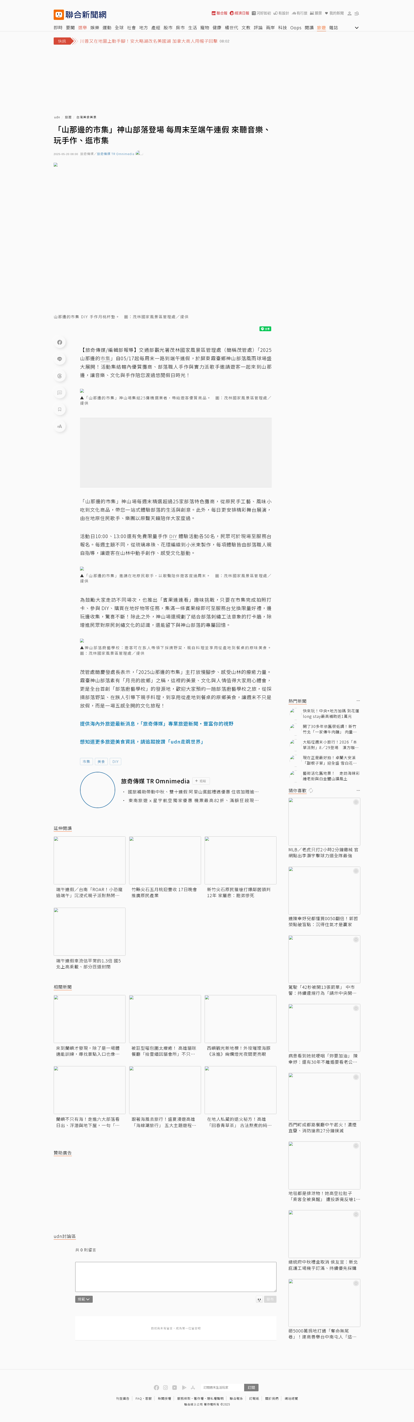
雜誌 (333, 27)
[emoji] (259, 1299)
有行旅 (302, 13)
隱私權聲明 (215, 1398)
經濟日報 (242, 13)
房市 (180, 27)
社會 (131, 27)
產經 (156, 27)
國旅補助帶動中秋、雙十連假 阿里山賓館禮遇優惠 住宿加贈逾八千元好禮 (193, 792)
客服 (148, 1398)
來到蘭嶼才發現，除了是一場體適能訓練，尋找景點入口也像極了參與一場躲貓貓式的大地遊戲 (88, 1051)
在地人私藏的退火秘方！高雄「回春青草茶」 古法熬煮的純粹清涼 (239, 1122)
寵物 (204, 27)
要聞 (70, 27)
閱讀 (309, 27)
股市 (168, 27)
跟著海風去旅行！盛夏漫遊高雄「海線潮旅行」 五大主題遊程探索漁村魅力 (164, 1122)
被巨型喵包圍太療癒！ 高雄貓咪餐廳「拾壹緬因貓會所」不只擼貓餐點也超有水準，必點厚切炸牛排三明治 (164, 1051)
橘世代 (231, 27)
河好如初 (264, 13)
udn (57, 117)
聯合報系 (236, 1398)
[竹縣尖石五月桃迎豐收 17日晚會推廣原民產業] (165, 860)
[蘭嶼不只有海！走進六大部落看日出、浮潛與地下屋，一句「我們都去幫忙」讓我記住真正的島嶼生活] (90, 1090)
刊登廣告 (123, 1398)
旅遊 (321, 27)
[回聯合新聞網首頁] (59, 15)
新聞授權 (164, 1398)
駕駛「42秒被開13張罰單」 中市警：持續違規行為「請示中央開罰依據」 (322, 990)
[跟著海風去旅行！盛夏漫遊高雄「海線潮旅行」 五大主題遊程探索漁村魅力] (165, 1090)
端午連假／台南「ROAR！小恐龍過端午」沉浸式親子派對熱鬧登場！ (89, 892)
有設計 (283, 13)
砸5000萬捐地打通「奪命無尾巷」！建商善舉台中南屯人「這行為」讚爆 (322, 1334)
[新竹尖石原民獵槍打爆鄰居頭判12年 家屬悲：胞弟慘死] (240, 860)
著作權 (199, 1398)
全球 (119, 27)
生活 (192, 27)
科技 (282, 27)
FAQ (139, 1398)
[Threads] (60, 376)
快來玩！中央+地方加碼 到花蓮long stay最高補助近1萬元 (331, 713)
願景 (318, 13)
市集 (86, 761)
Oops (296, 27)
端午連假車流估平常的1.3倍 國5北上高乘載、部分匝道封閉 (88, 964)
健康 (217, 27)
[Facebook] (60, 342)
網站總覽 (291, 1398)
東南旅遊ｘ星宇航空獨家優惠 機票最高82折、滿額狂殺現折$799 (193, 800)
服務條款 (184, 1398)
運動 (107, 27)
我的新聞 (336, 13)
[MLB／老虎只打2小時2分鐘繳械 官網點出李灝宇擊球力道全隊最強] (324, 822)
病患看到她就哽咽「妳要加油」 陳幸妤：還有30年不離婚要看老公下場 (323, 1059)
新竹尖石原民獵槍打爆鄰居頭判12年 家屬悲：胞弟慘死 (239, 892)
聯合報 (222, 13)
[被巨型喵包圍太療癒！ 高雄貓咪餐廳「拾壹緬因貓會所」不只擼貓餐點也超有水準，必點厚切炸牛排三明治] (165, 1019)
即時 (58, 27)
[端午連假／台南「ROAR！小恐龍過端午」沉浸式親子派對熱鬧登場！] (90, 860)
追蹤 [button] (203, 781)
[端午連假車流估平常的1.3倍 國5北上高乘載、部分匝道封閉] (90, 932)
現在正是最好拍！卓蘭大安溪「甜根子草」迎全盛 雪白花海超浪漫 (330, 760)
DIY (115, 761)
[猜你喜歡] (358, 790)
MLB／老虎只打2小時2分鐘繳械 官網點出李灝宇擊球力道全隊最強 (323, 852)
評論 (258, 27)
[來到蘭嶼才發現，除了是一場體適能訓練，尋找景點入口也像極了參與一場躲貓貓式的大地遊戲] (90, 1019)
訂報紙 (254, 1398)
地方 (143, 27)
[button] (349, 13)
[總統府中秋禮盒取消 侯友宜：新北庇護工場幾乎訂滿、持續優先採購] (324, 1234)
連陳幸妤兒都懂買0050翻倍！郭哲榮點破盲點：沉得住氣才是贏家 (323, 921)
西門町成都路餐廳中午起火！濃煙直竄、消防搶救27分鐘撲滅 (322, 1128)
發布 (270, 1299)
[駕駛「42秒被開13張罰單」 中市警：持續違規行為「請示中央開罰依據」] (324, 959)
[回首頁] (86, 15)
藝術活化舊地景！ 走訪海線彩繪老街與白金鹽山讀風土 (331, 775)
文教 (246, 27)
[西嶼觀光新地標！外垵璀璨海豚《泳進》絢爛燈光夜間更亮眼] (240, 1019)
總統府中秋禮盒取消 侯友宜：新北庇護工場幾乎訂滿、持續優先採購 (323, 1265)
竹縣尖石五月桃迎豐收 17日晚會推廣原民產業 (164, 892)
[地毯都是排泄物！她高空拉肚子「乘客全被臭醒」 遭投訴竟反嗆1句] (324, 1165)
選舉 (82, 27)
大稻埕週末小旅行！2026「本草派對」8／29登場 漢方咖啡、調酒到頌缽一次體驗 (330, 744)
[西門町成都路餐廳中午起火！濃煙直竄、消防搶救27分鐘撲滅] (324, 1097)
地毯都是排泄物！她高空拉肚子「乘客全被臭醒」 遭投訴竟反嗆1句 (322, 1196)
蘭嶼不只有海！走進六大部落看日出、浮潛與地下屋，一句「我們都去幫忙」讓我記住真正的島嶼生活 (88, 1122)
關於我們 (272, 1398)
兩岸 (270, 27)
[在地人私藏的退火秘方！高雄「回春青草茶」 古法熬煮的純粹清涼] (240, 1090)
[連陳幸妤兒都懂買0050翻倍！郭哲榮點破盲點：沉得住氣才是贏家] (324, 891)
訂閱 (251, 1387)
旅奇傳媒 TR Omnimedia (115, 154)
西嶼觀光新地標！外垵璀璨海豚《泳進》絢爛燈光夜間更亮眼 (239, 1051)
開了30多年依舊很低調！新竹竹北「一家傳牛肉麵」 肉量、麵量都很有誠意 (330, 729)
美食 (101, 761)
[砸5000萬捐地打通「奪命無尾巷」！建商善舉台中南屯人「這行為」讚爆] (324, 1303)
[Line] (60, 359)
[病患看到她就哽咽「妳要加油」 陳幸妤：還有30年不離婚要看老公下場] (324, 1028)
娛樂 (94, 27)
